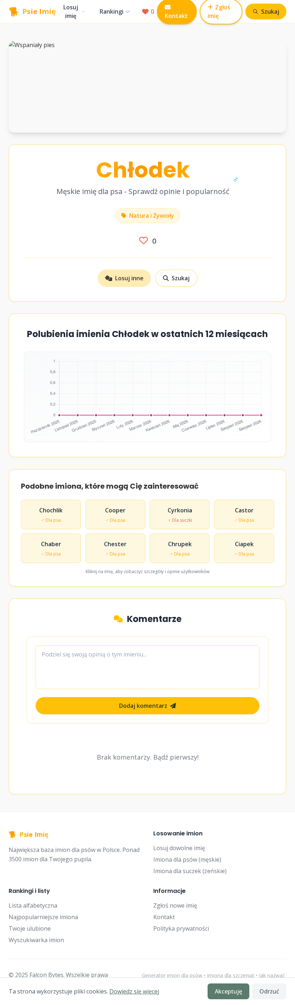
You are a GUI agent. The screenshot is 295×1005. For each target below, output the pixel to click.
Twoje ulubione (30, 928)
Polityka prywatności (181, 928)
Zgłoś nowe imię (175, 905)
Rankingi (111, 11)
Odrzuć (269, 991)
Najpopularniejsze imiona (43, 917)
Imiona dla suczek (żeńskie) (190, 871)
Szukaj (181, 278)
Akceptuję (228, 991)
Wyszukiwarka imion (36, 940)
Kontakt (164, 917)
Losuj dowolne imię (179, 848)
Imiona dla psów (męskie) (187, 859)
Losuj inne (129, 278)
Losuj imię (70, 11)
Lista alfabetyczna (33, 905)
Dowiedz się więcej (134, 991)
